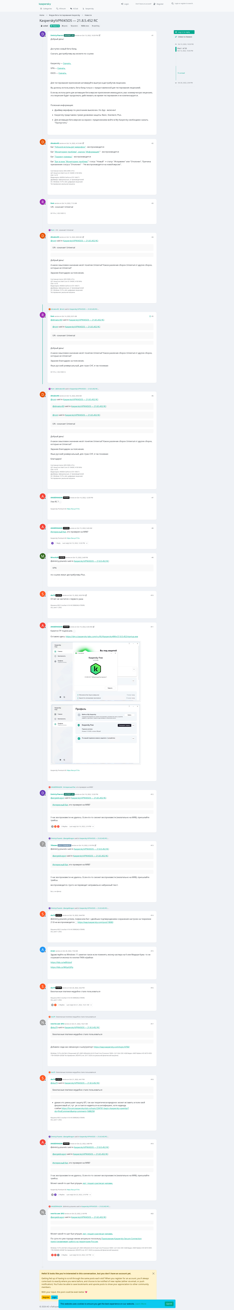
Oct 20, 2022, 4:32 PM (77, 988)
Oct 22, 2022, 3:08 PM (84, 1144)
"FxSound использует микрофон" (70, 147)
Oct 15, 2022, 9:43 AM (84, 528)
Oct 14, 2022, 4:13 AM (74, 143)
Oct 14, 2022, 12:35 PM (85, 498)
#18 (152, 1079)
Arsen (53, 951)
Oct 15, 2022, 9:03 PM (77, 595)
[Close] (153, 1273)
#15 (152, 951)
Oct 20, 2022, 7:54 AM (70, 951)
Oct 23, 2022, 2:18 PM (79, 1213)
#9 (152, 557)
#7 (152, 498)
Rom (52, 203)
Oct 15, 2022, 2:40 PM (80, 557)
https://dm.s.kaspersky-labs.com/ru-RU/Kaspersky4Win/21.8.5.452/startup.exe (102, 636)
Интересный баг (58, 531)
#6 (152, 396)
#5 (152, 316)
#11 (152, 627)
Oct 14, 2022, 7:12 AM (69, 203)
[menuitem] (125, 4)
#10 (152, 595)
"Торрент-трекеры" (63, 156)
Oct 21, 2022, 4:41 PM (77, 1079)
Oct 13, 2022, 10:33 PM (90, 35)
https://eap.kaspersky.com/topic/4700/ (112, 1047)
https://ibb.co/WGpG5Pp (62, 967)
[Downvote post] (151, 129)
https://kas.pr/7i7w (73, 509)
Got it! (169, 1303)
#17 (152, 1024)
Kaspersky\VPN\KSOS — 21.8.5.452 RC (80, 240)
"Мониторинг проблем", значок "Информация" (77, 151)
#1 (152, 35)
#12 (152, 794)
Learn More (140, 1303)
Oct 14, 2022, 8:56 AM (74, 396)
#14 (152, 915)
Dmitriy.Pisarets (57, 35)
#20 (152, 1213)
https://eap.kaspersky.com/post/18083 (95, 922)
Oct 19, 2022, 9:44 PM (77, 915)
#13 (152, 845)
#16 (152, 988)
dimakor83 (55, 143)
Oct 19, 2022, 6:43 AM (84, 627)
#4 (152, 237)
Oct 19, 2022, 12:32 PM (90, 794)
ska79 (53, 595)
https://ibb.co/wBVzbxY (61, 962)
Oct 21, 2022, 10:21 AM (80, 1024)
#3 (152, 203)
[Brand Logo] (45, 3)
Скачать (67, 63)
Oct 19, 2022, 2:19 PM (86, 845)
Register (46, 1297)
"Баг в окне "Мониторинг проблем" (71, 161)
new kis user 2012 (57, 1024)
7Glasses (54, 845)
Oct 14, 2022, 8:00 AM (74, 237)
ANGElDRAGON (57, 498)
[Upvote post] (143, 129)
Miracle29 (54, 557)
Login (54, 1297)
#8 (152, 528)
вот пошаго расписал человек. (98, 1183)
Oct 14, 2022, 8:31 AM (69, 316)
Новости (55, 26)
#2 (152, 143)
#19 (152, 1144)
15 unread (181, 73)
